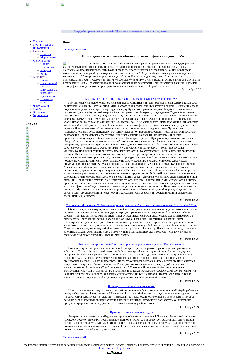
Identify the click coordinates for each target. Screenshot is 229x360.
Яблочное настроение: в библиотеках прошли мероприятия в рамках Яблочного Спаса (131, 244)
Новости (45, 54)
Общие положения (47, 65)
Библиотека (40, 76)
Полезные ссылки (46, 101)
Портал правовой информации (44, 46)
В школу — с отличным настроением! (131, 286)
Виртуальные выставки (48, 91)
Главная (38, 41)
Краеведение (48, 96)
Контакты (39, 112)
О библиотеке (41, 60)
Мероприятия (48, 57)
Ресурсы (45, 79)
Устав (43, 73)
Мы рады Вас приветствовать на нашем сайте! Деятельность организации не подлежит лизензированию (118, 31)
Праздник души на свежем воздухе (131, 312)
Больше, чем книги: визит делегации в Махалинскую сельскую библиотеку (131, 98)
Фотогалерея (41, 105)
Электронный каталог (48, 85)
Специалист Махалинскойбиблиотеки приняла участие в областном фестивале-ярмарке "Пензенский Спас (131, 205)
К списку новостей (74, 49)
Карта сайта (40, 115)
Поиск (37, 108)
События (38, 51)
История (45, 70)
